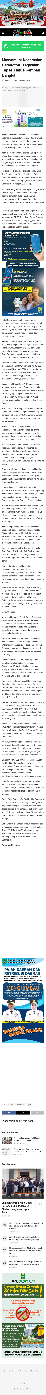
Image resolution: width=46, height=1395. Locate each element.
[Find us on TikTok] (20, 1388)
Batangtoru (20, 1105)
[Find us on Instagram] (23, 1388)
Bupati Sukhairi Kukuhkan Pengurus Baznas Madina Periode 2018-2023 (27, 1150)
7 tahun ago (20, 1144)
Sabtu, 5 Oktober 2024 (22, 80)
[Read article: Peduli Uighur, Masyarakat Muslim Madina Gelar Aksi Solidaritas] (7, 1140)
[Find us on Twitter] (17, 1388)
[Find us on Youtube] (27, 1388)
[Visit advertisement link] (23, 13)
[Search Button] (43, 32)
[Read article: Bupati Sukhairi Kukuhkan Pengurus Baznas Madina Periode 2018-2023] (7, 1151)
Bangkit (10, 1105)
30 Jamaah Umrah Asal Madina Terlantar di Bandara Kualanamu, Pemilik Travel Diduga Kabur (25, 1250)
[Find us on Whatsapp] (30, 1388)
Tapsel (29, 1105)
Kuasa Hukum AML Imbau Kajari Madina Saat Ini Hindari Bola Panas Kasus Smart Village (26, 1262)
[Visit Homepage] (23, 32)
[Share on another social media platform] (37, 1113)
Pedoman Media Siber (25, 1371)
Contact (7, 1371)
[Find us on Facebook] (14, 1388)
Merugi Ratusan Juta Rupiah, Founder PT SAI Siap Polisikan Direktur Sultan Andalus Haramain (26, 1226)
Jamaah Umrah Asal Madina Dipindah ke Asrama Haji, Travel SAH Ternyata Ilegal (24, 1238)
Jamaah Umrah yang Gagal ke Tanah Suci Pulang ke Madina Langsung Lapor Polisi (17, 1207)
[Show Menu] (3, 32)
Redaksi (7, 80)
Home (14, 1371)
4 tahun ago (20, 1155)
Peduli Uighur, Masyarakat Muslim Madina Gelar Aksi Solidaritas (26, 1139)
